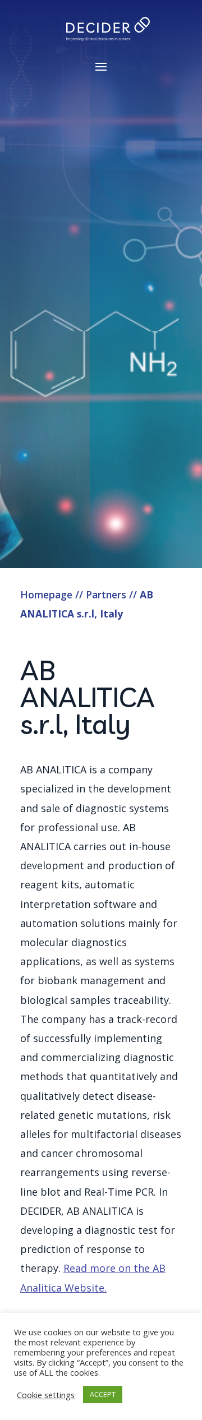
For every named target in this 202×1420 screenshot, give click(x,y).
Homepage (46, 594)
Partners (106, 594)
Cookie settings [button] (46, 1395)
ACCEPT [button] (103, 1394)
